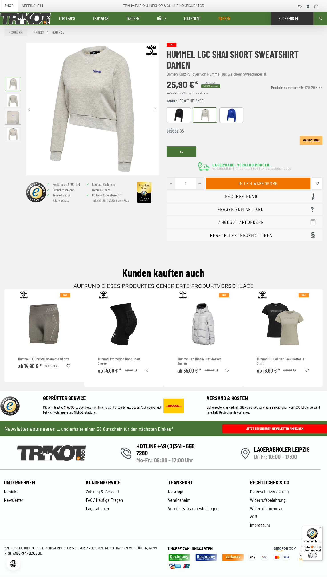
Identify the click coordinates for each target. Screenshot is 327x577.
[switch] (312, 555)
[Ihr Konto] (308, 6)
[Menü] (320, 528)
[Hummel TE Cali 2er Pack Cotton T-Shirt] (283, 324)
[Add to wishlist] (68, 365)
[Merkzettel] (300, 6)
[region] (81, 109)
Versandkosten (91, 548)
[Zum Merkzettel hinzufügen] (317, 184)
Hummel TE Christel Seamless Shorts (43, 359)
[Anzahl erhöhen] (200, 184)
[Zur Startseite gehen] (25, 19)
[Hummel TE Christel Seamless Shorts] (44, 324)
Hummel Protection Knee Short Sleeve (119, 361)
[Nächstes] (155, 109)
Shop (9, 6)
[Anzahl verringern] (171, 184)
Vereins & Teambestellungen (193, 508)
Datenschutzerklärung (269, 491)
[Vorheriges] (29, 109)
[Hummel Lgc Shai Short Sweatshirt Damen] (92, 109)
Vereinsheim (32, 6)
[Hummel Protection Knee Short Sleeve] (124, 324)
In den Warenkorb (257, 183)
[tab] (244, 196)
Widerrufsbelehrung (268, 500)
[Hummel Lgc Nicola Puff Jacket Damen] (203, 324)
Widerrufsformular (266, 508)
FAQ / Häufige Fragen (104, 500)
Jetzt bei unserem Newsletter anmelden (274, 428)
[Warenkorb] (316, 6)
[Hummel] (151, 50)
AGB (253, 516)
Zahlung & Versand (102, 491)
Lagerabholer (97, 508)
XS (181, 151)
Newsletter (13, 500)
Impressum (260, 525)
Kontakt (11, 491)
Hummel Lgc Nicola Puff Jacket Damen (199, 361)
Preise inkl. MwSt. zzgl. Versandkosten (188, 93)
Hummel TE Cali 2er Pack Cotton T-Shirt (281, 361)
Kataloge (175, 491)
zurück (17, 32)
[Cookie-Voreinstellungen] (13, 563)
